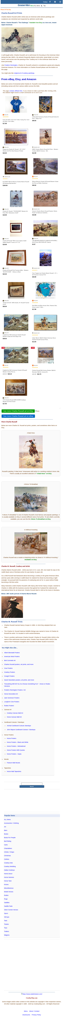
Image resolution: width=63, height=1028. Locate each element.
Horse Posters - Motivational (16, 746)
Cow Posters (8, 668)
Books (6, 834)
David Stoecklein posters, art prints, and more (19, 680)
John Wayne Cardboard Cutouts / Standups (21, 729)
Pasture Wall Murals (13, 763)
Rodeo (6, 895)
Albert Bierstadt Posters (12, 652)
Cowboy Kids (8, 863)
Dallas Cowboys (9, 870)
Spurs (6, 913)
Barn (5, 830)
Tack (5, 920)
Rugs (6, 899)
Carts (6, 845)
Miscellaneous (8, 888)
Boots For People (10, 837)
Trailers (6, 931)
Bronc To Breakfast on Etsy (41, 519)
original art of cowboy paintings (24, 73)
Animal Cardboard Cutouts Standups (19, 725)
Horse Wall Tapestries (14, 771)
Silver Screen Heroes (11, 910)
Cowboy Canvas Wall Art (15, 713)
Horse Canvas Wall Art (14, 717)
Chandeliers (8, 848)
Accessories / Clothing (11, 823)
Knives (6, 884)
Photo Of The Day (6, 9)
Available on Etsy (31, 559)
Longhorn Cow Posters (11, 702)
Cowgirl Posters (9, 676)
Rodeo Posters (9, 705)
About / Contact (34, 1011)
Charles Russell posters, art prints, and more (18, 664)
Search (32, 786)
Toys (5, 928)
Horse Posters (11, 738)
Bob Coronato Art (10, 660)
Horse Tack (7, 881)
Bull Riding (7, 841)
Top (44, 5)
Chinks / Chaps (9, 852)
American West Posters (12, 656)
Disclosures (26, 1015)
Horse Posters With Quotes (16, 750)
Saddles (6, 902)
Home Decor (8, 873)
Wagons (6, 935)
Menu (32, 5)
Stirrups (6, 917)
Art (5, 827)
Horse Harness (9, 877)
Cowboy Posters (9, 672)
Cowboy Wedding (10, 866)
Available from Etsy (35, 22)
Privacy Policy (36, 1015)
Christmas (7, 855)
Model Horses (8, 892)
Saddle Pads (8, 906)
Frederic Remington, (11, 65)
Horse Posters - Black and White (17, 742)
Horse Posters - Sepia (14, 754)
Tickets (6, 924)
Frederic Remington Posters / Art (15, 690)
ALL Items (37, 5)
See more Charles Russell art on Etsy (18, 411)
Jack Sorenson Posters (11, 698)
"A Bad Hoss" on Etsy (44, 473)
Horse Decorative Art (11, 694)
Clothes (6, 859)
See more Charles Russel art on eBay (18, 416)
